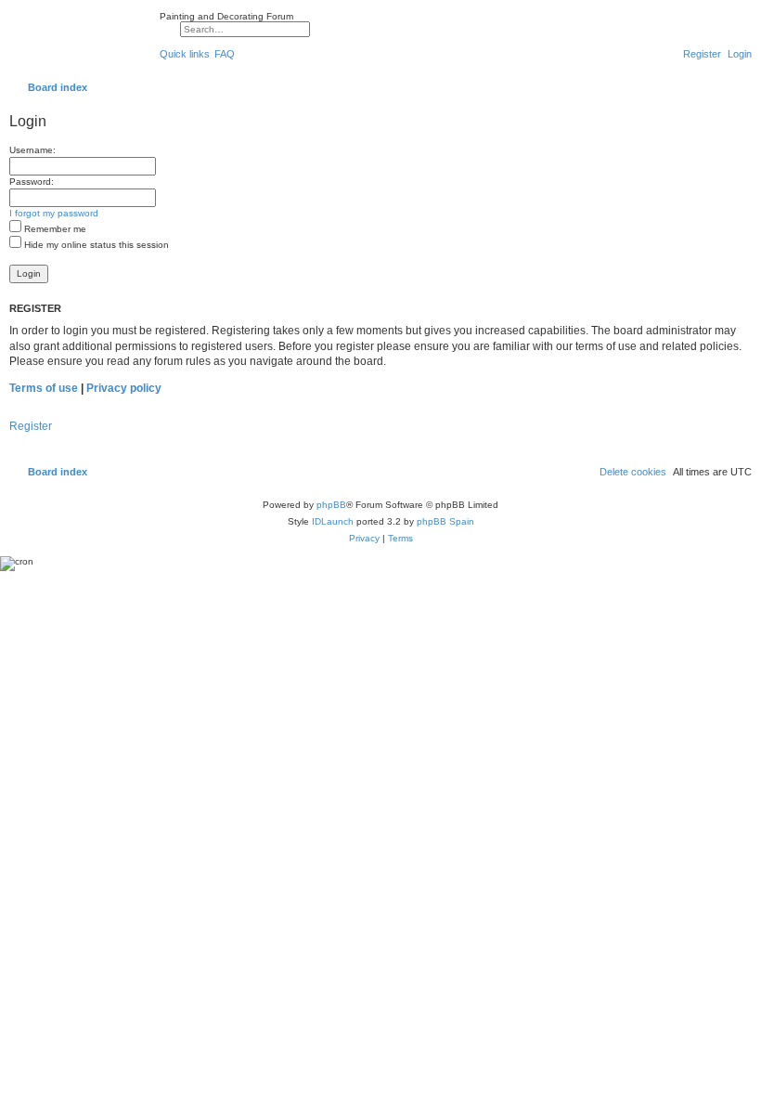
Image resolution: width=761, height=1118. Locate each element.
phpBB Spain (445, 521)
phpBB (331, 505)
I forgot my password (53, 213)
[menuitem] (224, 54)
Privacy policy (123, 388)
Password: (31, 181)
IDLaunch (333, 521)
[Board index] (80, 41)
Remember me (53, 229)
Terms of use (43, 388)
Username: (32, 150)
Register (30, 426)
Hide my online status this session (95, 245)
